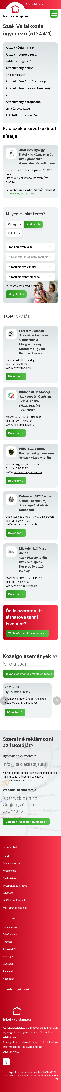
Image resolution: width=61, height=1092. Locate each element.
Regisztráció (10, 926)
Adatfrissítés (10, 934)
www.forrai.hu (22, 368)
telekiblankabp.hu (24, 424)
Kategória (14, 224)
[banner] (15, 10)
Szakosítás (33, 224)
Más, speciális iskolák (15, 907)
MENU (54, 14)
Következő (57, 700)
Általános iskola (11, 863)
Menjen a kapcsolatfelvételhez (25, 821)
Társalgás (8, 956)
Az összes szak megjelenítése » (24, 286)
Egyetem (8, 892)
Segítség (8, 963)
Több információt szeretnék (26, 633)
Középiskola (9, 870)
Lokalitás (14, 233)
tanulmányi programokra (22, 193)
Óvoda (6, 855)
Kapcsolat (8, 978)
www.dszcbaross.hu (26, 524)
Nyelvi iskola (10, 878)
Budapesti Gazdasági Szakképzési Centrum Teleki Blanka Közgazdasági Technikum (35, 401)
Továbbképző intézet (15, 885)
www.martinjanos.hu (26, 585)
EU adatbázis (33, 4)
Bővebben (14, 376)
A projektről (9, 949)
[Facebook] (6, 1061)
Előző (4, 700)
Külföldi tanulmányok (14, 900)
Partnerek (8, 971)
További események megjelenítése (27, 673)
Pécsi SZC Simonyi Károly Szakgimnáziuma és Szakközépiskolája (37, 453)
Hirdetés (7, 941)
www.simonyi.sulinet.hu (28, 472)
